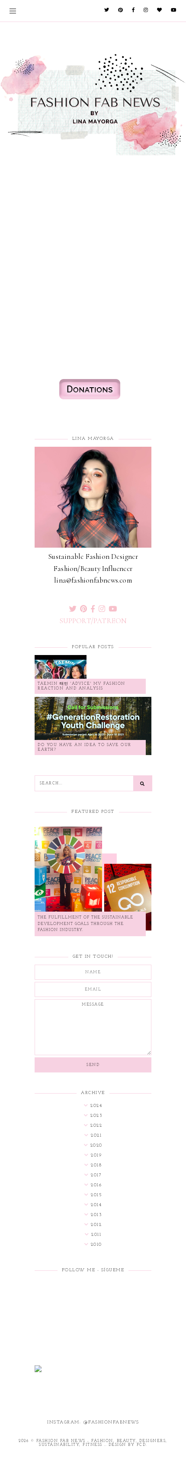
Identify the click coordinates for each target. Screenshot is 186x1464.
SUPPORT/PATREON (93, 620)
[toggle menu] (13, 11)
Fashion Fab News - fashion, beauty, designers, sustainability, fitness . (101, 1443)
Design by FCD (127, 1445)
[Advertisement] (93, 213)
